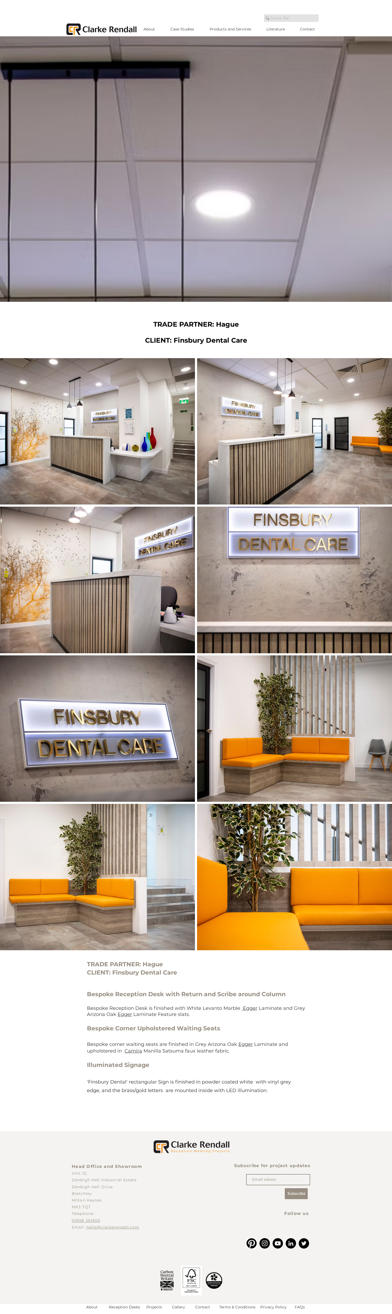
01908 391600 (86, 1220)
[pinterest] (251, 1243)
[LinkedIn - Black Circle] (291, 1243)
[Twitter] (304, 1243)
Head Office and (93, 1166)
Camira (133, 1051)
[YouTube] (278, 1243)
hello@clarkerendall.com (112, 1227)
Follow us (296, 1213)
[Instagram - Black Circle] (264, 1243)
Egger (249, 1008)
